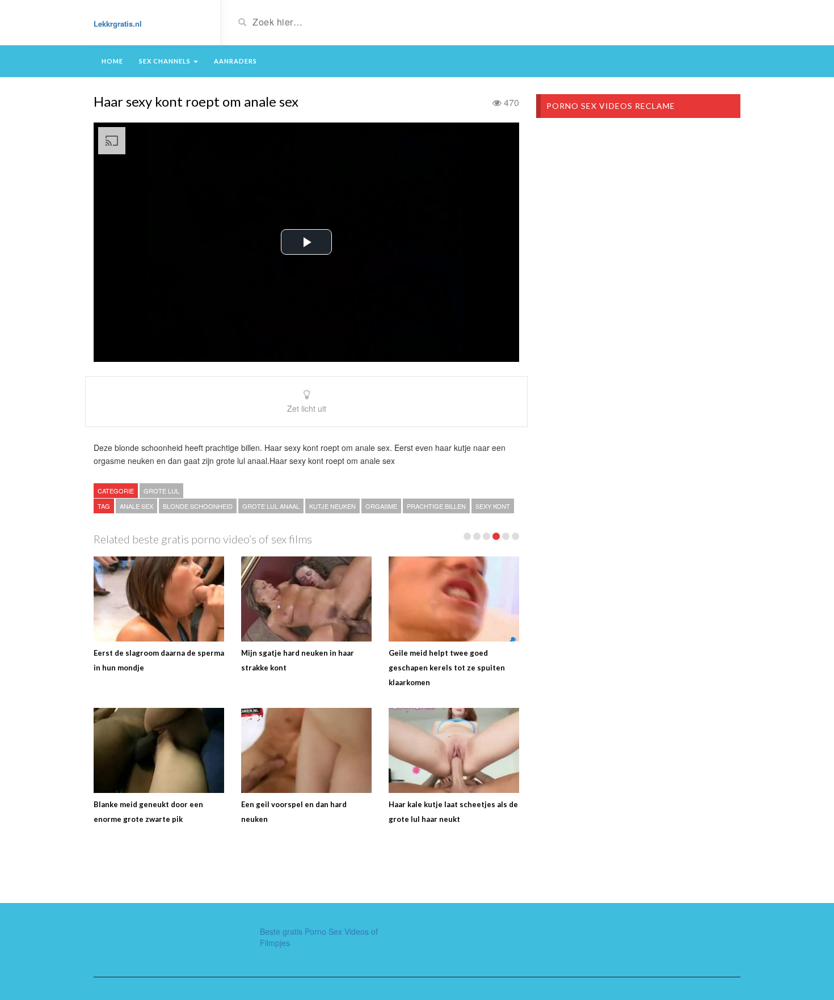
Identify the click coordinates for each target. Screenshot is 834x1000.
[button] (306, 242)
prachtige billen (436, 505)
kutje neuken (332, 505)
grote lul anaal (271, 505)
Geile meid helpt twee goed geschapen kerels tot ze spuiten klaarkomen (447, 667)
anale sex (136, 505)
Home (112, 61)
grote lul (161, 490)
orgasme (381, 505)
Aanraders (235, 61)
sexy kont (492, 505)
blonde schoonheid (198, 505)
